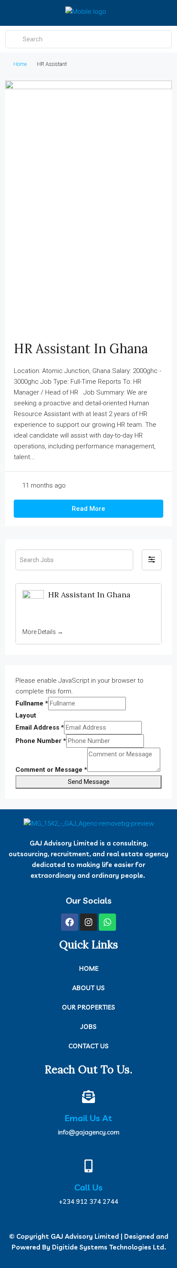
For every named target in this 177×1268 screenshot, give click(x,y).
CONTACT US (88, 1046)
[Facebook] (69, 922)
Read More (88, 509)
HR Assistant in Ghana (81, 348)
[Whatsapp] (107, 922)
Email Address (39, 727)
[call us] (88, 1166)
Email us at (88, 1118)
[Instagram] (88, 922)
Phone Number (40, 741)
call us (88, 1187)
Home (20, 64)
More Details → (42, 632)
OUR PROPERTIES (88, 1007)
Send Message (89, 782)
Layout (25, 715)
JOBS (88, 1026)
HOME (88, 968)
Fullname (31, 703)
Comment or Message (51, 770)
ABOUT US (88, 988)
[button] (152, 560)
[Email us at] (88, 1097)
